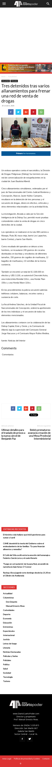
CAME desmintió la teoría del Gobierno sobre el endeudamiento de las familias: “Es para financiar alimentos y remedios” (24, 546)
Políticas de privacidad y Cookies (27, 759)
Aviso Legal (6, 759)
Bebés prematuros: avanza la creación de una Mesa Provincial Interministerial (39, 434)
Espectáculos (9, 631)
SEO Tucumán (27, 763)
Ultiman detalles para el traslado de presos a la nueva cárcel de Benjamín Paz (13, 434)
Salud (5, 668)
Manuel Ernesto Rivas (15, 606)
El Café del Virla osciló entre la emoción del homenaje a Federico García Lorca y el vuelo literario (26, 556)
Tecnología (8, 677)
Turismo (6, 681)
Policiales (14, 81)
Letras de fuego (10, 643)
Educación (7, 622)
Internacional (9, 635)
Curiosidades (8, 610)
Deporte (6, 614)
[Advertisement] (26, 35)
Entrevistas (8, 627)
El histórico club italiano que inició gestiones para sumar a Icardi (24, 536)
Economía (7, 618)
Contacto (46, 759)
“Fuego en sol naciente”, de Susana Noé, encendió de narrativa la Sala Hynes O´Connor (25, 565)
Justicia (6, 639)
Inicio (3, 76)
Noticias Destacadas (12, 652)
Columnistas (8, 597)
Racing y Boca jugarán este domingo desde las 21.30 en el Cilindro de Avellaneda (27, 574)
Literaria (6, 648)
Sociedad (7, 673)
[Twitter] (30, 739)
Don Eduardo (11, 602)
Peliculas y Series (10, 656)
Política (6, 664)
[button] (48, 4)
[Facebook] (22, 739)
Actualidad (12, 76)
